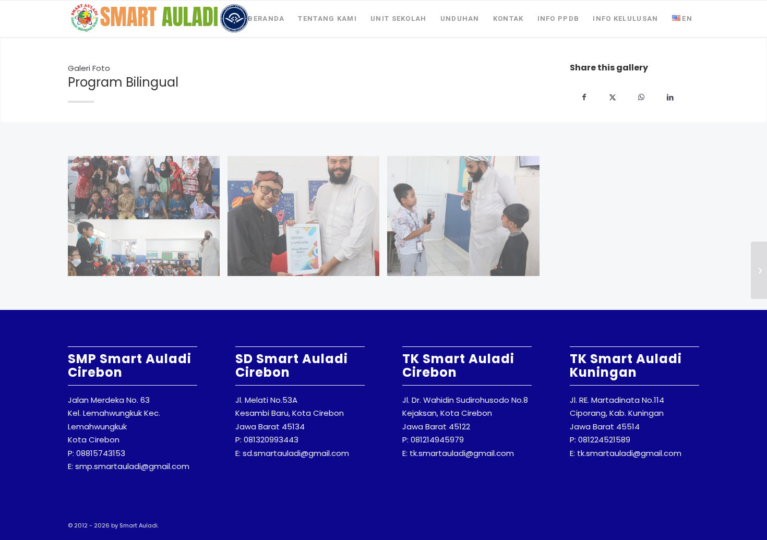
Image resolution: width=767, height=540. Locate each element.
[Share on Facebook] (584, 97)
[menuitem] (266, 19)
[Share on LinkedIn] (670, 97)
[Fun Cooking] (759, 270)
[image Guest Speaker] (147, 220)
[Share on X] (612, 97)
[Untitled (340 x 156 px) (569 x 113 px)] (159, 19)
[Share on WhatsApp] (641, 97)
